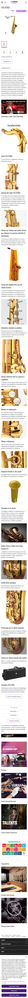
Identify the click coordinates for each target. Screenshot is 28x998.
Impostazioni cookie (14, 986)
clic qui (20, 976)
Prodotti (12, 936)
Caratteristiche (5, 68)
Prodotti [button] (3, 940)
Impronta (4, 981)
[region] (14, 976)
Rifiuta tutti (14, 990)
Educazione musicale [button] (6, 944)
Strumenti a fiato (6, 936)
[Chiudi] (26, 957)
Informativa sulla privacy (13, 981)
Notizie (2, 948)
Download (13, 715)
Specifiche (13, 711)
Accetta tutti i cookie (14, 995)
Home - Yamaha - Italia (6, 935)
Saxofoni (18, 936)
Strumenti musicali (16, 935)
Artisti (2, 951)
